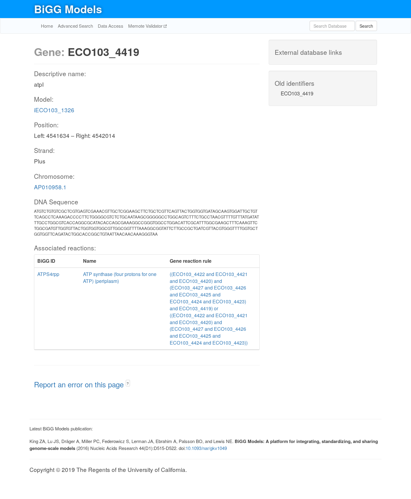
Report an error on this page (80, 384)
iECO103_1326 (54, 110)
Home (47, 26)
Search (366, 26)
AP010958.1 (50, 187)
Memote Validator (146, 26)
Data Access (110, 26)
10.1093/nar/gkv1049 (206, 448)
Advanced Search (75, 26)
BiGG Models (68, 9)
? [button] (128, 383)
